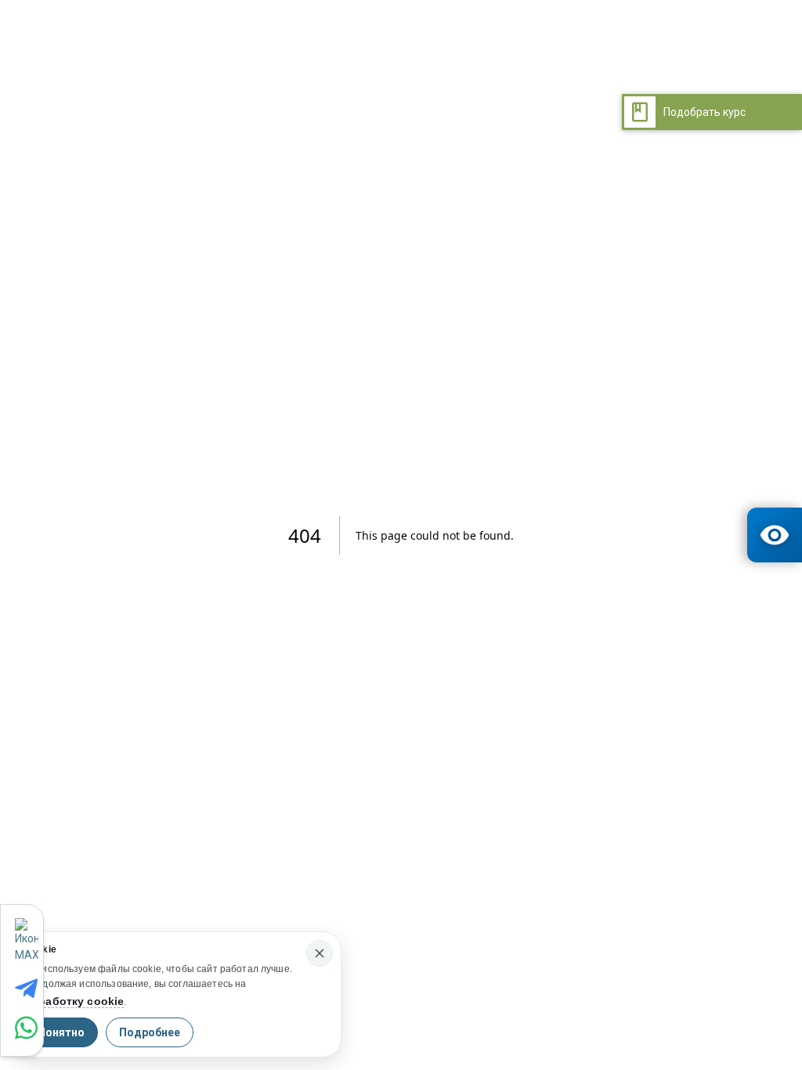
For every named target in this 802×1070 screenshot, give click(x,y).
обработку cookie (74, 1001)
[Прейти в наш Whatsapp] (29, 1028)
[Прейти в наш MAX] (28, 940)
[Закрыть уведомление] (319, 953)
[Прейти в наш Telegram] (29, 988)
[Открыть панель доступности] (774, 535)
